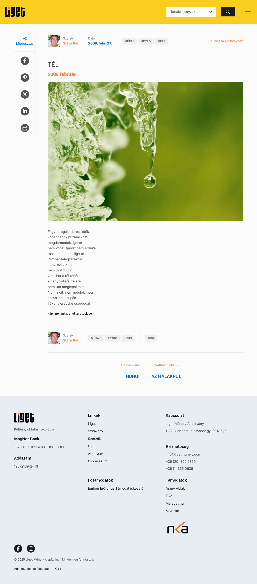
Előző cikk (131, 365)
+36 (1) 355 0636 (179, 469)
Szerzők (94, 439)
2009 (151, 338)
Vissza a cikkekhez (228, 41)
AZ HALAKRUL (166, 376)
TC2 (169, 496)
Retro (146, 41)
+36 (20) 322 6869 (181, 462)
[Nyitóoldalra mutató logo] (39, 418)
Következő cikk (162, 365)
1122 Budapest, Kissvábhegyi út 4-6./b (196, 431)
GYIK (92, 446)
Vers (161, 41)
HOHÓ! (132, 376)
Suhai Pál (70, 43)
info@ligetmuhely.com (183, 454)
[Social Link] (18, 549)
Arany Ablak (175, 488)
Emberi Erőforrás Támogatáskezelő (115, 488)
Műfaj (129, 41)
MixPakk (172, 511)
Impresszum (97, 461)
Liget (92, 424)
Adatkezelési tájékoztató (31, 569)
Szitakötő (95, 431)
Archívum (95, 454)
